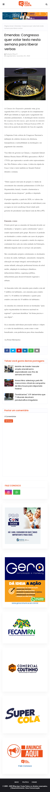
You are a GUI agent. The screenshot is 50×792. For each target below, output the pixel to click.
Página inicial (8, 26)
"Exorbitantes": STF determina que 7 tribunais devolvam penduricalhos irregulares (30, 397)
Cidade (34, 782)
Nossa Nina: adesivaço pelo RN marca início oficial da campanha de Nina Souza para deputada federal (30, 384)
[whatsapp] (16, 492)
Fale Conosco (25, 766)
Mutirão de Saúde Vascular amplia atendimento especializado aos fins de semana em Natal (27, 370)
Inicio (17, 782)
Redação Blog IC (12, 54)
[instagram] (8, 492)
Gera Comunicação (32, 788)
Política (25, 782)
